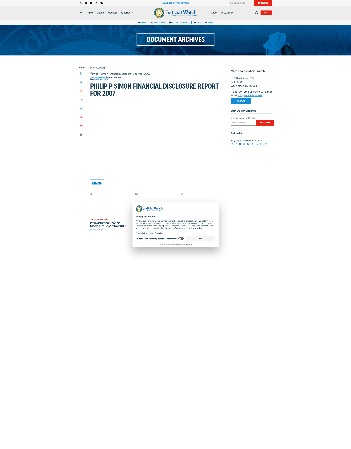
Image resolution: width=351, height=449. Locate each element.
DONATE (143, 22)
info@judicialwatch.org (251, 95)
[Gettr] (253, 143)
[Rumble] (261, 143)
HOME (210, 22)
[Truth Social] (266, 143)
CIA (101, 79)
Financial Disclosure (98, 77)
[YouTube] (240, 143)
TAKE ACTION (159, 22)
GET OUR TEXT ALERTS (180, 22)
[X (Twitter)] (233, 143)
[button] (80, 12)
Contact (241, 101)
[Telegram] (248, 143)
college (106, 79)
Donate (266, 13)
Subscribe (263, 3)
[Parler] (257, 143)
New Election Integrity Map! (175, 3)
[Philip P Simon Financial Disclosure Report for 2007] (111, 205)
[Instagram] (244, 143)
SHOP (199, 22)
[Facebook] (236, 143)
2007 (98, 79)
